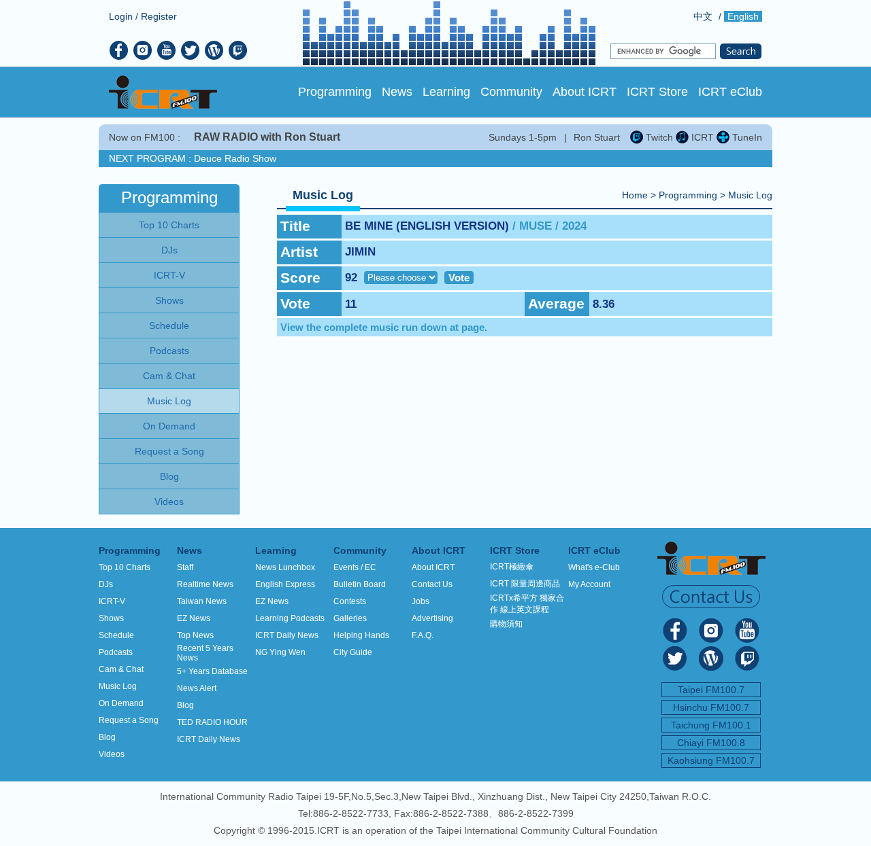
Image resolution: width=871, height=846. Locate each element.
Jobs (420, 601)
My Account (589, 584)
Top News (195, 635)
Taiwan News (202, 601)
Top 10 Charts (124, 567)
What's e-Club (594, 567)
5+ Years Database (212, 671)
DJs (106, 584)
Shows (111, 618)
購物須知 (506, 624)
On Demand (121, 703)
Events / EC (354, 567)
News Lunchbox (285, 567)
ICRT (701, 137)
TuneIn (745, 137)
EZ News (193, 618)
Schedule (116, 635)
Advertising (432, 618)
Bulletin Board (359, 584)
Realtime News (205, 584)
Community (511, 92)
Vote (459, 277)
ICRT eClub (730, 92)
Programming (335, 92)
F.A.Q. (422, 635)
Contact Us (432, 584)
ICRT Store (657, 92)
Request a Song (129, 720)
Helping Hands (361, 635)
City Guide (352, 652)
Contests (349, 601)
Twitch (658, 137)
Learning (446, 92)
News (397, 92)
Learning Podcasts (290, 618)
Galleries (350, 618)
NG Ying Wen (280, 652)
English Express (285, 584)
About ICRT (585, 92)
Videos (112, 754)
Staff (185, 567)
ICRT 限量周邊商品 (525, 583)
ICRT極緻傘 (511, 566)
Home (635, 195)
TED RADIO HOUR (212, 722)
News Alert (196, 688)
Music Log (750, 195)
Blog (107, 737)
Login (121, 16)
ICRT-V (112, 601)
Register (159, 16)
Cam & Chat (121, 669)
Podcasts (116, 652)
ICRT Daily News (208, 739)
